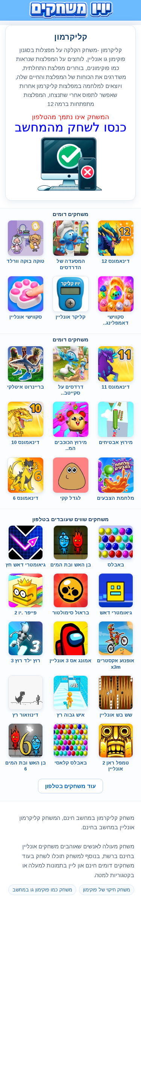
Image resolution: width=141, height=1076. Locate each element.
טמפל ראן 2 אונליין (115, 766)
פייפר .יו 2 (25, 612)
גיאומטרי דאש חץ (25, 565)
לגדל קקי (70, 498)
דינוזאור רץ (25, 715)
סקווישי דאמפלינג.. (116, 320)
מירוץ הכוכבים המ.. (71, 445)
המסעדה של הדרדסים (70, 264)
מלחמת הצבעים (115, 498)
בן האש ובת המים (70, 565)
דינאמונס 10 (25, 442)
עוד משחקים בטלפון (70, 786)
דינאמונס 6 (25, 498)
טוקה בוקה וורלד (25, 261)
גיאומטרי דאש (116, 612)
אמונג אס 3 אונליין (70, 660)
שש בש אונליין (116, 715)
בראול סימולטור (70, 612)
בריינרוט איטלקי (25, 387)
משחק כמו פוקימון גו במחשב (42, 890)
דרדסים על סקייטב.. (70, 390)
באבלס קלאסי (71, 763)
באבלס (116, 565)
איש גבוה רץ (71, 715)
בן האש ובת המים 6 (25, 766)
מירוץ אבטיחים (116, 442)
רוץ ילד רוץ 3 (25, 660)
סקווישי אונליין (25, 317)
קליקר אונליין (70, 317)
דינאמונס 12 (116, 261)
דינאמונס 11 (116, 387)
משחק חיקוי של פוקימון (106, 890)
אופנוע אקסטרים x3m (115, 663)
